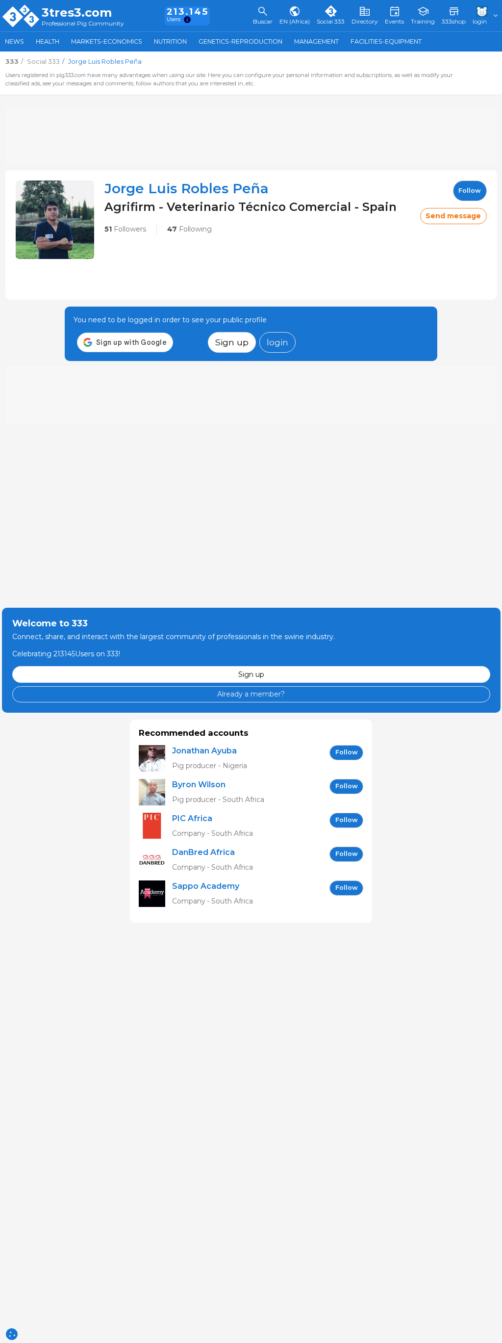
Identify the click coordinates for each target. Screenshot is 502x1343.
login (277, 342)
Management (316, 41)
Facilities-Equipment (386, 41)
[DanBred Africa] (155, 860)
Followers (125, 229)
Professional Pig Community (83, 24)
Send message (453, 215)
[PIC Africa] (155, 826)
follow (469, 190)
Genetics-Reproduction (240, 41)
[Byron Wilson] (155, 792)
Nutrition (170, 41)
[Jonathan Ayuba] (155, 758)
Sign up (232, 342)
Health (47, 41)
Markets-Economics (106, 41)
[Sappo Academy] (155, 893)
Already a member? (251, 694)
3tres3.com (77, 13)
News (14, 41)
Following (189, 229)
